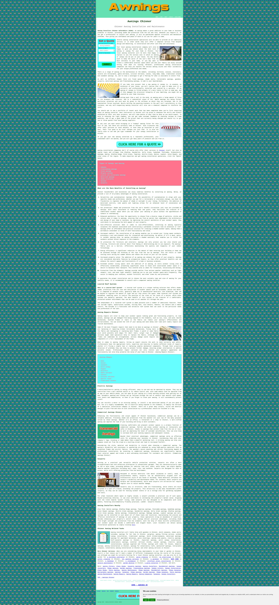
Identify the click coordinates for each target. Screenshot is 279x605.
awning (139, 30)
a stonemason (131, 561)
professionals (175, 521)
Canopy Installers (168, 574)
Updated (112, 591)
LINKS (161, 17)
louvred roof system (134, 287)
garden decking (128, 563)
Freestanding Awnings (142, 568)
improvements (147, 551)
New (108, 591)
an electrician (165, 557)
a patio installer (151, 563)
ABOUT (165, 17)
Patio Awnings (114, 570)
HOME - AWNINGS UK (140, 585)
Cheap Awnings (112, 568)
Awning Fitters (108, 566)
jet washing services (130, 559)
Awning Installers (150, 566)
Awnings (100, 515)
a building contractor (116, 557)
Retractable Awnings (105, 572)
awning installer (155, 555)
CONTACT (171, 17)
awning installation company (137, 47)
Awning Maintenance (129, 570)
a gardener (155, 559)
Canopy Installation (173, 568)
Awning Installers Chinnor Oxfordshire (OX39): (116, 30)
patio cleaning (142, 557)
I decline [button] (152, 599)
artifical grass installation (159, 561)
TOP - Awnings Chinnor (106, 577)
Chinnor (162, 150)
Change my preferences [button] (163, 599)
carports (161, 462)
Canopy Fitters (157, 568)
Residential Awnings (167, 566)
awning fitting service (165, 534)
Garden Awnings (126, 568)
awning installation (139, 194)
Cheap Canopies (175, 570)
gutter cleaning (104, 559)
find (103, 509)
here (133, 525)
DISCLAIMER (178, 17)
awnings (111, 76)
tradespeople (148, 553)
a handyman (109, 561)
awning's (164, 350)
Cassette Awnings (134, 566)
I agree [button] (145, 599)
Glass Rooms (121, 566)
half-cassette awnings (120, 540)
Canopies (125, 572)
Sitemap (98, 591)
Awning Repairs (119, 574)
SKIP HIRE (175, 559)
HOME (157, 17)
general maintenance (105, 563)
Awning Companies (145, 574)
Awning (100, 150)
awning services (155, 548)
